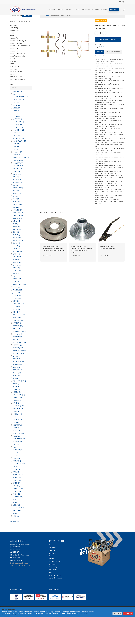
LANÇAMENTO (14, 66)
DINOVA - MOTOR (15, 51)
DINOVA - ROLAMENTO (17, 53)
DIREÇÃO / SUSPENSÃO (17, 56)
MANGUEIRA (14, 69)
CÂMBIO (13, 35)
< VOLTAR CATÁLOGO (101, 20)
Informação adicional (113, 52)
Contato (104, 9)
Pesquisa (27, 15)
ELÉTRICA (13, 59)
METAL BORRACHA (16, 71)
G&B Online (113, 9)
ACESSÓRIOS (14, 25)
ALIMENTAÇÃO (15, 28)
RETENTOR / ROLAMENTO (18, 79)
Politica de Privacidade (56, 578)
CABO (12, 33)
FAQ (50, 572)
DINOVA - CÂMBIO (16, 43)
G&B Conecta (69, 9)
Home (51, 545)
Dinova (77, 9)
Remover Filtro (15, 521)
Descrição (99, 52)
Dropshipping (85, 9)
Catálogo (60, 9)
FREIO (12, 64)
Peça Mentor (95, 9)
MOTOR (12, 74)
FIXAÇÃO (13, 61)
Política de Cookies (55, 575)
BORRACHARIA (14, 30)
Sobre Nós (52, 9)
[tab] (99, 52)
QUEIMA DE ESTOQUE (17, 77)
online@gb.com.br (16, 560)
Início (42, 15)
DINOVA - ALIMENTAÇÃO (18, 41)
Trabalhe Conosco (54, 561)
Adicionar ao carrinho (108, 40)
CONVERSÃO (14, 38)
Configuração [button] (117, 613)
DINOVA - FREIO (15, 48)
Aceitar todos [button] (128, 613)
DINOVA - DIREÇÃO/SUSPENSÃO (20, 46)
